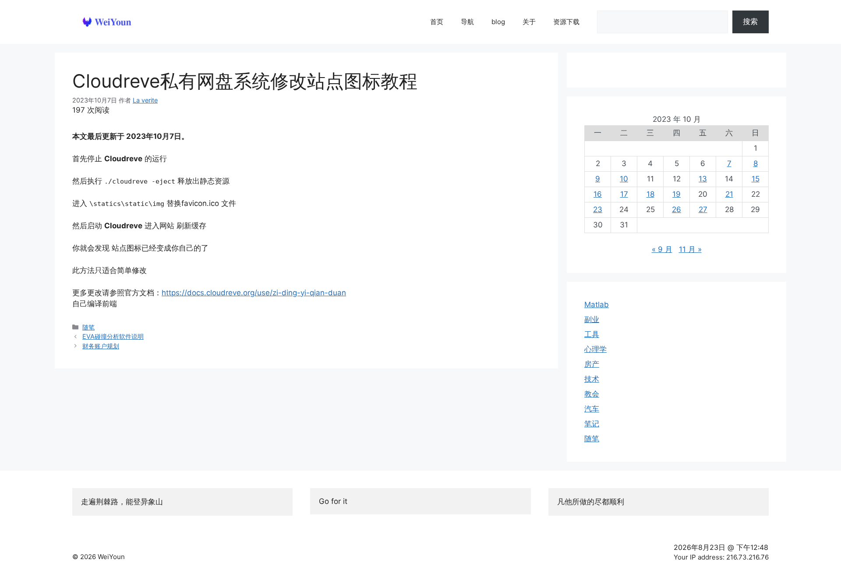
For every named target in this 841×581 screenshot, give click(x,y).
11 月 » (690, 249)
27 (703, 209)
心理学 (595, 349)
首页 (436, 22)
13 (703, 178)
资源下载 (566, 22)
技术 (591, 379)
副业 (591, 319)
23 (597, 209)
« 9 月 (662, 249)
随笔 (88, 327)
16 (598, 194)
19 (676, 194)
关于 (529, 22)
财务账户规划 (100, 346)
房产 (591, 364)
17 (624, 194)
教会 (591, 394)
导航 (467, 22)
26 (676, 209)
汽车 (591, 408)
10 (624, 178)
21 (729, 194)
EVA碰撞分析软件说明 (113, 336)
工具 (591, 334)
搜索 (750, 21)
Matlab (596, 304)
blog (498, 22)
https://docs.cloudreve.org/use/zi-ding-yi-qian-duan (254, 292)
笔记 (591, 423)
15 (756, 178)
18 (650, 194)
